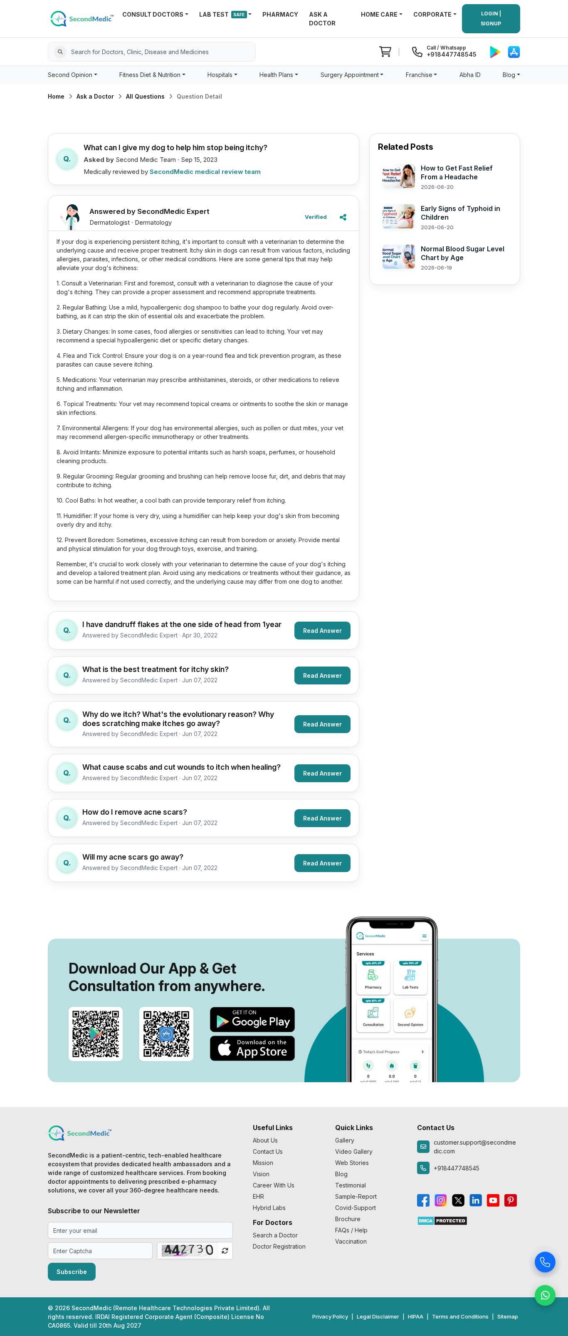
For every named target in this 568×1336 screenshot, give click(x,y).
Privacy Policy (330, 1316)
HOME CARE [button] (379, 14)
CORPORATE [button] (432, 14)
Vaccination (351, 1241)
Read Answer (322, 630)
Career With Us (273, 1185)
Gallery (344, 1140)
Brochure (348, 1218)
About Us (265, 1140)
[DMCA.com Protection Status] (442, 1220)
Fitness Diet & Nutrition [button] (149, 74)
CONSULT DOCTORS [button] (152, 14)
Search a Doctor (275, 1235)
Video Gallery (354, 1151)
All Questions (145, 96)
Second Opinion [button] (70, 74)
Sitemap (507, 1316)
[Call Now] (545, 1262)
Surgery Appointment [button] (350, 74)
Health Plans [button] (276, 74)
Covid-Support (355, 1207)
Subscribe (72, 1271)
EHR (258, 1196)
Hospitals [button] (219, 74)
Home (56, 96)
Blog (341, 1173)
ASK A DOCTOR (322, 19)
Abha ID (470, 74)
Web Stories (352, 1162)
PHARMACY (280, 14)
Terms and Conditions (460, 1316)
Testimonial (350, 1185)
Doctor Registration (279, 1246)
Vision (261, 1173)
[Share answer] (343, 217)
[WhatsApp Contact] (545, 1295)
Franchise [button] (419, 74)
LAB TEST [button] (222, 14)
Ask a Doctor (95, 96)
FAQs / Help (351, 1230)
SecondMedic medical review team (205, 172)
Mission (263, 1162)
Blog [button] (509, 74)
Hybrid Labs (269, 1207)
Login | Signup (491, 18)
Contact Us (268, 1151)
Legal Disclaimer (378, 1316)
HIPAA (415, 1316)
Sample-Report (356, 1196)
